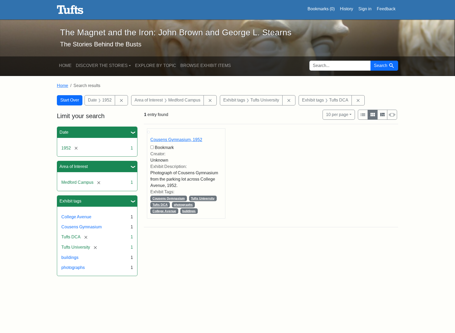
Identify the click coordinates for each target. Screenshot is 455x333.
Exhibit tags (70, 201)
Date (64, 132)
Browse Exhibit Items (205, 65)
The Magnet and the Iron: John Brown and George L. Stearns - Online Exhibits (70, 10)
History (346, 9)
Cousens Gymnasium (81, 227)
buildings (69, 257)
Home (65, 65)
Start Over (69, 100)
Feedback (386, 9)
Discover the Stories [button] (102, 65)
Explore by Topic (155, 65)
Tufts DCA (160, 205)
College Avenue (76, 217)
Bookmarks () (321, 9)
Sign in (365, 9)
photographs (73, 267)
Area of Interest (74, 166)
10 (337, 114)
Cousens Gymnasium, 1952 (176, 139)
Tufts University (203, 198)
